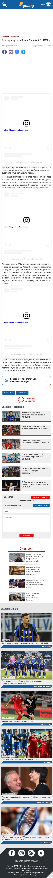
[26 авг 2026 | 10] (26, 781)
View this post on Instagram (16, 130)
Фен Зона (47, 762)
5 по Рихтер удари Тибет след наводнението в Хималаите (33, 596)
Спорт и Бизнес (44, 842)
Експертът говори (44, 802)
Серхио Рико (8, 393)
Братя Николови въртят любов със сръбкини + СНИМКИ (33, 456)
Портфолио (26, 870)
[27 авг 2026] (26, 627)
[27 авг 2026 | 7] (26, 705)
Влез (36, 505)
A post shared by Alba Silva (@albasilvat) (26, 162)
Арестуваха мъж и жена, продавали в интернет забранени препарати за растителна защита (25, 571)
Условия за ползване (39, 868)
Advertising (18, 875)
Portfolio (26, 875)
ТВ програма (46, 724)
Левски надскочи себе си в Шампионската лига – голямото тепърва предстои (23, 682)
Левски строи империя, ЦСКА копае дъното (20, 759)
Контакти (8, 868)
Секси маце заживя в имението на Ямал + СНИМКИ (35, 441)
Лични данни (34, 875)
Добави (26, 536)
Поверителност (25, 868)
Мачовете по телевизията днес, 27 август (19, 721)
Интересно (46, 646)
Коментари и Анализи (42, 686)
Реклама (16, 868)
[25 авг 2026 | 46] (26, 743)
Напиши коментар (30, 399)
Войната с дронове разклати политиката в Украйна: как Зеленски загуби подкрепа (26, 558)
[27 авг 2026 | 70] (26, 665)
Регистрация (43, 505)
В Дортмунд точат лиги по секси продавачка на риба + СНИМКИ (35, 484)
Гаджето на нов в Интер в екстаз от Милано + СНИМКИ (35, 427)
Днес (45, 5)
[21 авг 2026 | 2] (26, 821)
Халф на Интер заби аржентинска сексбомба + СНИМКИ (34, 414)
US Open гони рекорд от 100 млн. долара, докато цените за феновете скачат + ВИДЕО (25, 838)
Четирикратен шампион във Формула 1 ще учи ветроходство (34, 470)
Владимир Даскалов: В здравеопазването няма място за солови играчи (35, 583)
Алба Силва (22, 393)
